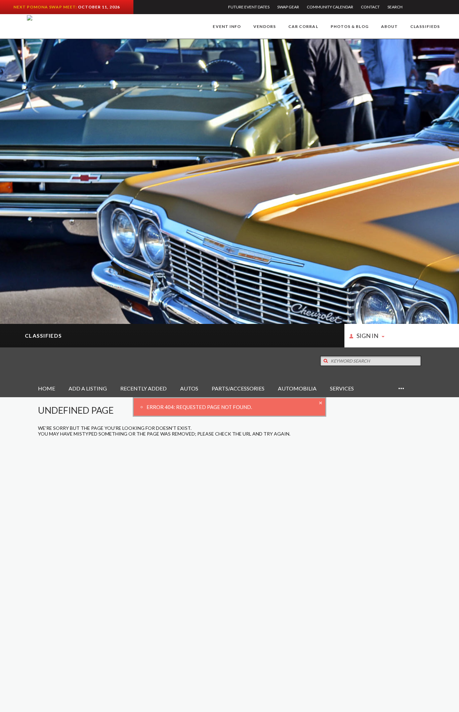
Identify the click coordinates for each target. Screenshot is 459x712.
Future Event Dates (248, 6)
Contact (370, 6)
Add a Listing (88, 388)
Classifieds (425, 26)
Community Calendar (330, 6)
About (389, 26)
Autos (189, 388)
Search (395, 6)
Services (342, 388)
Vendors (264, 26)
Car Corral (303, 26)
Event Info (227, 26)
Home (46, 388)
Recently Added (143, 388)
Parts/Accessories (238, 388)
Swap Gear (288, 6)
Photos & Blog (350, 26)
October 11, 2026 (99, 6)
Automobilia (297, 388)
